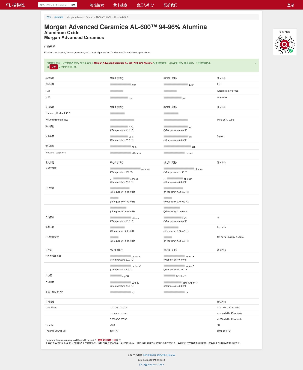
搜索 (73, 4)
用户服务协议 (149, 355)
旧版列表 (170, 355)
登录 (290, 4)
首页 (49, 17)
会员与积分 (145, 4)
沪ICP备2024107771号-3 (151, 364)
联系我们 (170, 4)
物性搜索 (97, 4)
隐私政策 (161, 355)
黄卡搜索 (120, 4)
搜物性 (15, 5)
